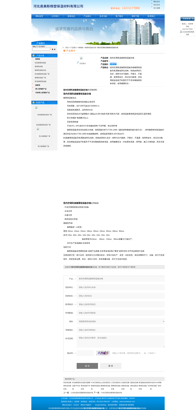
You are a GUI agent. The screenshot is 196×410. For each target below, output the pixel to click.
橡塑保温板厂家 (40, 78)
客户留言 (119, 16)
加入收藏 (156, 8)
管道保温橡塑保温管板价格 (67, 386)
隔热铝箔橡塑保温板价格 (134, 386)
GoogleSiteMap (100, 405)
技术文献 (103, 16)
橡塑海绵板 (39, 66)
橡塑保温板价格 (40, 70)
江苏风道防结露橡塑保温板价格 (116, 386)
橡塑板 (80, 48)
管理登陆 (130, 405)
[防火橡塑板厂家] (43, 136)
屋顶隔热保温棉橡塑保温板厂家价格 (144, 386)
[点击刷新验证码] (103, 353)
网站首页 (156, 2)
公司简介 (55, 16)
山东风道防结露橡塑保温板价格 (105, 386)
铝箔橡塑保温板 (40, 63)
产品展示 (87, 16)
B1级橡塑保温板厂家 (42, 74)
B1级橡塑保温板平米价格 (76, 386)
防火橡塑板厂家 (43, 146)
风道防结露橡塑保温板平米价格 (85, 386)
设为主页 (156, 5)
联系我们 (151, 16)
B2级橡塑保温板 (40, 81)
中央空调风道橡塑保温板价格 (96, 386)
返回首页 (64, 402)
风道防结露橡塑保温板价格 (125, 386)
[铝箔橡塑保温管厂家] (43, 115)
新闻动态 (71, 16)
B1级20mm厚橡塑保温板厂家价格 (155, 386)
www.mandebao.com (127, 402)
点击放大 (82, 63)
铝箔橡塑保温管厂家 (43, 125)
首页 (67, 48)
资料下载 (135, 16)
